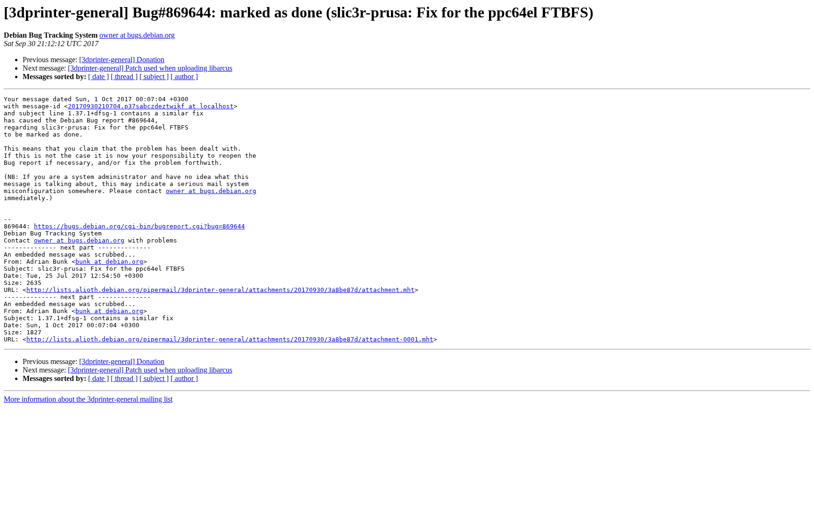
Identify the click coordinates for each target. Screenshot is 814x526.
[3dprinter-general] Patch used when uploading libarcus (150, 68)
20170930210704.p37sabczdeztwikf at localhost (151, 106)
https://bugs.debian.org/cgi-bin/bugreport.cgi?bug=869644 (139, 226)
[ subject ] (154, 77)
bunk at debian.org (109, 261)
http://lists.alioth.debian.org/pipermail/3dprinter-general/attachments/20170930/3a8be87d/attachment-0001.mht (229, 339)
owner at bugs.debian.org (137, 35)
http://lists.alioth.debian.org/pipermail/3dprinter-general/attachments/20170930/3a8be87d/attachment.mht (220, 289)
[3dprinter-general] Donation (121, 60)
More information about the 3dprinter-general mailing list (88, 399)
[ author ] (184, 77)
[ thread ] (124, 77)
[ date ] (98, 77)
